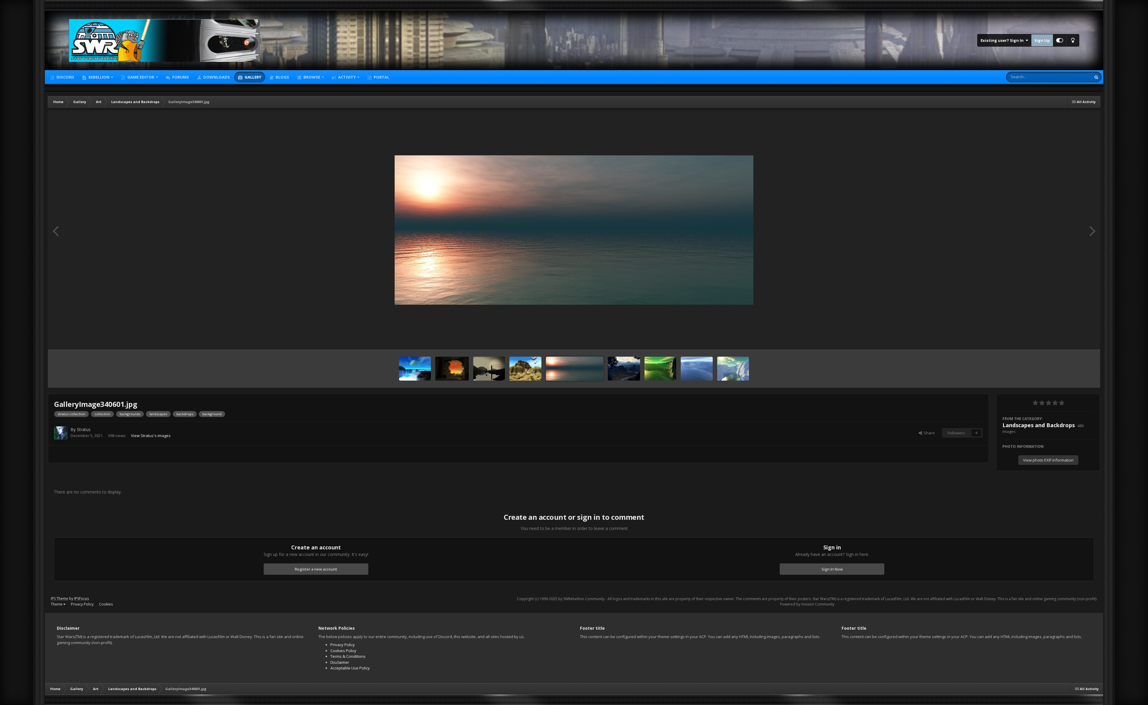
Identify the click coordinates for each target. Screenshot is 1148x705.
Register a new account (316, 569)
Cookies (106, 604)
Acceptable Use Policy (350, 668)
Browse (311, 77)
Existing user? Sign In (1003, 40)
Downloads (216, 77)
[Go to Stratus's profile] (60, 432)
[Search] (1096, 77)
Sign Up (1042, 40)
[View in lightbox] (574, 230)
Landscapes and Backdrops (1038, 425)
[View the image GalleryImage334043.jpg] (697, 369)
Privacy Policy (82, 604)
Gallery (252, 77)
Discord (65, 77)
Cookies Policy (343, 650)
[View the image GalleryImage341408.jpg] (525, 369)
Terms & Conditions (348, 656)
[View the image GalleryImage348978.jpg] (415, 369)
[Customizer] (1059, 40)
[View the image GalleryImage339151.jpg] (624, 369)
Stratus (84, 429)
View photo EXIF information (1048, 460)
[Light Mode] (1072, 40)
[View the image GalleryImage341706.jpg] (489, 369)
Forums (180, 77)
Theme (57, 604)
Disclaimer (339, 662)
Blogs (282, 77)
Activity (346, 77)
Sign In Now (832, 569)
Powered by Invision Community (807, 604)
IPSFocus (81, 598)
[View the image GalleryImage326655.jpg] (733, 369)
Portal (381, 77)
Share (928, 433)
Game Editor (140, 77)
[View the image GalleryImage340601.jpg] (574, 369)
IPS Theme (59, 598)
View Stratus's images (151, 435)
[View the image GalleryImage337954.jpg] (661, 369)
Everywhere (1073, 76)
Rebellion (98, 77)
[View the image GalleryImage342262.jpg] (451, 369)
